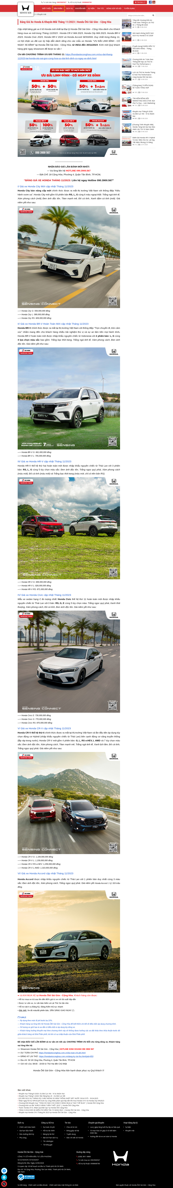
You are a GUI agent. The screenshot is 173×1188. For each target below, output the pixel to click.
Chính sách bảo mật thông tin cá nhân (63, 1185)
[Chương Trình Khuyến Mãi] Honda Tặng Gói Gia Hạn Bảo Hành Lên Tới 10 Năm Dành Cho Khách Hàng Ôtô (144, 126)
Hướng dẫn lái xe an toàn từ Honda (103, 1136)
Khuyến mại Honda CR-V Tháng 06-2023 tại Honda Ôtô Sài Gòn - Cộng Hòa (47, 1112)
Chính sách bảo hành (27, 1127)
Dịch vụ (69, 8)
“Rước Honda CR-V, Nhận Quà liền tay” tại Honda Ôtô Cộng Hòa (42, 1108)
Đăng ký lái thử (48, 1134)
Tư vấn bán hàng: (54, 2)
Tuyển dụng (129, 8)
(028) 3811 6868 (84, 1156)
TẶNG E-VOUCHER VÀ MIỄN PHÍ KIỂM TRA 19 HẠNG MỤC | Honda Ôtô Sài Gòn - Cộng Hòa (53, 1110)
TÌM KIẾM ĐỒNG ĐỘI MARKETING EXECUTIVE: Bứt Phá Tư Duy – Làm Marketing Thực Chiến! (144, 100)
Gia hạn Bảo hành (26, 1130)
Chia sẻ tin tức (71, 1127)
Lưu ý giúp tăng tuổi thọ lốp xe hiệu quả (105, 1127)
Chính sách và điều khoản (38, 1185)
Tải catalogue (48, 1141)
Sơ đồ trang (22, 1185)
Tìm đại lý (140, 2)
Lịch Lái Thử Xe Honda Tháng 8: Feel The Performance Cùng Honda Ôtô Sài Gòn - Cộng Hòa (144, 74)
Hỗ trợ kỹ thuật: (80, 2)
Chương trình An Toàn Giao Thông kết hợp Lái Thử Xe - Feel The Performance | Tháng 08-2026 (143, 61)
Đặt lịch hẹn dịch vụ (50, 1137)
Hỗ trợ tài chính (49, 1130)
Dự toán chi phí (49, 1127)
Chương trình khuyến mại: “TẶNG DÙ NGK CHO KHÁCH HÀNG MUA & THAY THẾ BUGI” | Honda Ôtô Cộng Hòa (61, 1103)
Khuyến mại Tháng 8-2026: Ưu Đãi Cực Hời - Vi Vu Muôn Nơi (41, 1093)
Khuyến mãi (80, 8)
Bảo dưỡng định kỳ (26, 1134)
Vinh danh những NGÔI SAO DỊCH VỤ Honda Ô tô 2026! (143, 34)
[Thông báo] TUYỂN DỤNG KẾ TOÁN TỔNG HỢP (143, 86)
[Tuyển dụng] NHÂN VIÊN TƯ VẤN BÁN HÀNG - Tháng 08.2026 (144, 48)
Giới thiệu (46, 8)
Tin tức (100, 8)
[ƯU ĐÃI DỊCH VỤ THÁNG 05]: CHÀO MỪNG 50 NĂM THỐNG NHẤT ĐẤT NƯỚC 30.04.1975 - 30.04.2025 (58, 1098)
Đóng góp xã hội (114, 8)
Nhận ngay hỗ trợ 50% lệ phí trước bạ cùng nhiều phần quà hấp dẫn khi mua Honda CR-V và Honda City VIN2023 (61, 1101)
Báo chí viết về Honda (74, 1137)
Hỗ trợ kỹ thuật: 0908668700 (89, 1163)
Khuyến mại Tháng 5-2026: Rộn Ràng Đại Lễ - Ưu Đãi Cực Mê (41, 1096)
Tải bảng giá (47, 1145)
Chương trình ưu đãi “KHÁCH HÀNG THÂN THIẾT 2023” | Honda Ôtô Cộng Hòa (48, 1105)
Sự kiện (91, 8)
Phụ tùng (22, 1137)
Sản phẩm (58, 8)
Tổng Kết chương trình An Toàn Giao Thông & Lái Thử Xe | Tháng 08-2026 (143, 22)
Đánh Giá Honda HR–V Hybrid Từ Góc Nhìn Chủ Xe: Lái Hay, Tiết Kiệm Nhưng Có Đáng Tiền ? (144, 139)
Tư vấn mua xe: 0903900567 (89, 1160)
